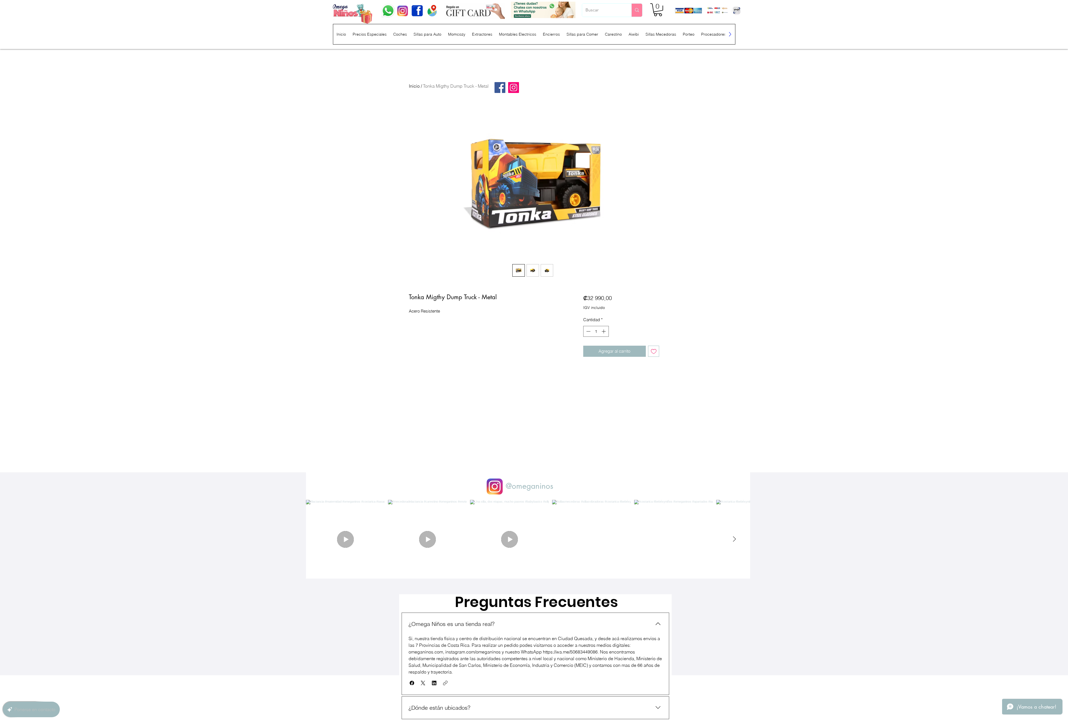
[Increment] (604, 331)
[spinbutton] (595, 331)
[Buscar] (636, 10)
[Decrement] (588, 331)
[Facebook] (500, 87)
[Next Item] (734, 539)
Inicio (414, 86)
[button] (658, 9)
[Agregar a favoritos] (653, 351)
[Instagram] (513, 87)
